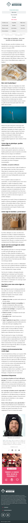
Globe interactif (8, 510)
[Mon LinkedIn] (12, 450)
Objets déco (22, 22)
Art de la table (5, 25)
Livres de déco (5, 31)
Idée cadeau (14, 19)
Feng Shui (14, 22)
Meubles (14, 25)
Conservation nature (14, 10)
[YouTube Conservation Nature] (19, 450)
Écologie (14, 17)
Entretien (23, 28)
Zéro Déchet (14, 28)
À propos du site (14, 446)
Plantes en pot (5, 28)
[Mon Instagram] (15, 450)
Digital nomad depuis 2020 (8, 440)
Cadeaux (14, 31)
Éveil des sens (5, 22)
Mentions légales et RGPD (5, 521)
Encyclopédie (14, 14)
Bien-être (14, 12)
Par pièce (23, 25)
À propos (6, 507)
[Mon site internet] (9, 450)
